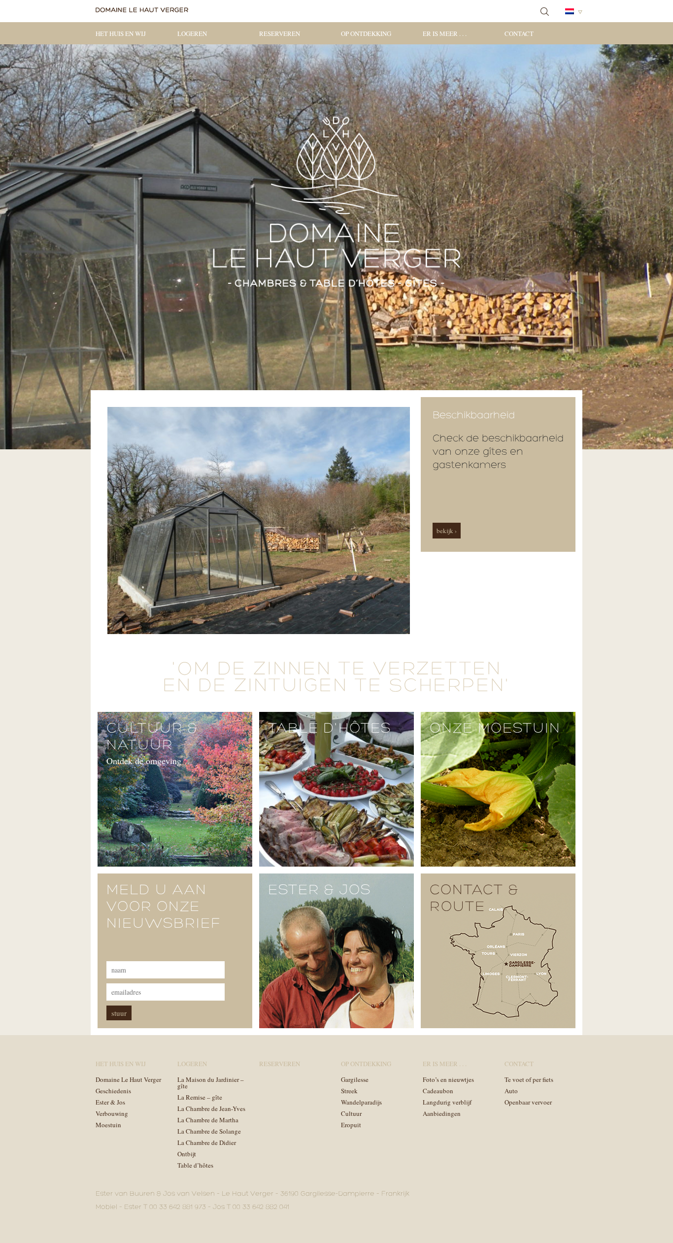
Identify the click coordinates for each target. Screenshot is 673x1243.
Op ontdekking (366, 33)
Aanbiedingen (442, 1113)
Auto (511, 1090)
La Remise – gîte (199, 1097)
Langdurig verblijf (447, 1102)
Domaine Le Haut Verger (128, 1079)
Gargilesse (355, 1079)
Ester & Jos (110, 1102)
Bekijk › (447, 530)
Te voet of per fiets (529, 1079)
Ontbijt (186, 1153)
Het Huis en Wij (121, 33)
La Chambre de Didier (206, 1142)
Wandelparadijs (361, 1102)
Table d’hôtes (195, 1165)
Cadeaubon (438, 1090)
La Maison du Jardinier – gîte (210, 1082)
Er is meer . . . (445, 33)
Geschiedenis (113, 1090)
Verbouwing (112, 1113)
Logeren (192, 33)
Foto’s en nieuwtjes (448, 1079)
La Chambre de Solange (209, 1131)
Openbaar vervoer (528, 1102)
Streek (349, 1090)
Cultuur (351, 1113)
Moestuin (108, 1124)
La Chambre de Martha (207, 1119)
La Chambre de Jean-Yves (211, 1108)
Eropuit (351, 1124)
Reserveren (279, 33)
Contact (519, 33)
